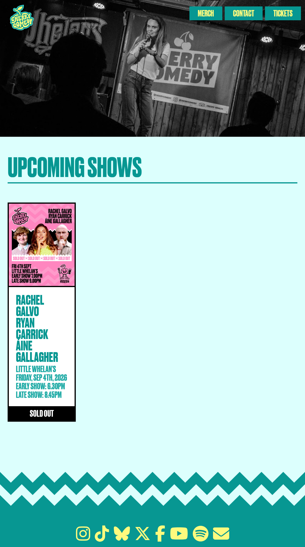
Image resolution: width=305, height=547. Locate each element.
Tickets (283, 13)
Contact (243, 13)
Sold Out (42, 413)
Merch (206, 13)
